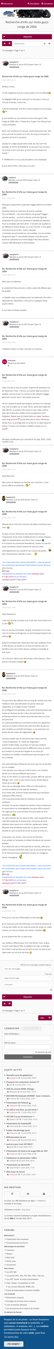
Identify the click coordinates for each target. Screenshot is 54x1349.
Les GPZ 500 (11, 1272)
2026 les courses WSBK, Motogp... (20, 1089)
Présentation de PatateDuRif (18, 1123)
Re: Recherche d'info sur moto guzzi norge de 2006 (24, 193)
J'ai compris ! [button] (13, 1344)
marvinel (12, 360)
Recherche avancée (49, 43)
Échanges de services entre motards (21, 1301)
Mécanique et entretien (14, 1246)
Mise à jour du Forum (15, 1172)
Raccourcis (8, 3)
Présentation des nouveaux (17, 1239)
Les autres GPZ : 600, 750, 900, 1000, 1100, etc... (25, 1275)
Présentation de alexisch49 (18, 1165)
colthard (12, 177)
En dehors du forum (13, 1312)
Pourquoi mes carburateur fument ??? (22, 1082)
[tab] (12, 1193)
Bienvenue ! (9, 1235)
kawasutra (10, 497)
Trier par (48, 974)
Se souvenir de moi (43, 1052)
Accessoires (11, 1264)
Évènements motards (15, 1297)
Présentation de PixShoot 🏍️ (18, 1102)
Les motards (9, 1294)
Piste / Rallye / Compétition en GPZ (20, 1283)
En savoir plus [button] (11, 1337)
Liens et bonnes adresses (16, 1305)
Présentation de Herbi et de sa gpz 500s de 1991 (27, 1151)
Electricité (10, 1257)
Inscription (31, 1028)
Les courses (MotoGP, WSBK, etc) (21, 1286)
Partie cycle (11, 1261)
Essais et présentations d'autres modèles (23, 1290)
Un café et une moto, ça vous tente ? (22, 1109)
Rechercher (44, 43)
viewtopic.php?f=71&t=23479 (14, 579)
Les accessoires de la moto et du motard (22, 1308)
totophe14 (13, 62)
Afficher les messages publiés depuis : (36, 965)
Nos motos (9, 1268)
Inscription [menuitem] (34, 3)
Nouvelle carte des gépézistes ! (19, 1075)
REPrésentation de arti (16, 1137)
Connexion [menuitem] (48, 3)
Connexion (11, 1028)
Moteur (9, 1253)
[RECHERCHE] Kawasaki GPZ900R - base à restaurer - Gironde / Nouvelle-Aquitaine (29, 1096)
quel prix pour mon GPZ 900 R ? (20, 1144)
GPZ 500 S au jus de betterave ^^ (20, 1116)
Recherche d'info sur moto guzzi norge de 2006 (25, 76)
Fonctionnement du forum (17, 1243)
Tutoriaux (10, 1250)
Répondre (28, 36)
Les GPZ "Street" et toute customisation (22, 1279)
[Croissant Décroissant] (27, 984)
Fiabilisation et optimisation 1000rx (21, 1158)
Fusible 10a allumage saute (18, 1130)
